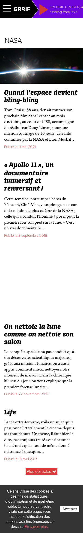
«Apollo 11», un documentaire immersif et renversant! (29, 177)
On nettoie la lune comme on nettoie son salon (39, 335)
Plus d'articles (39, 471)
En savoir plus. (36, 527)
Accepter (69, 509)
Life (10, 412)
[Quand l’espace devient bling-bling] (41, 82)
